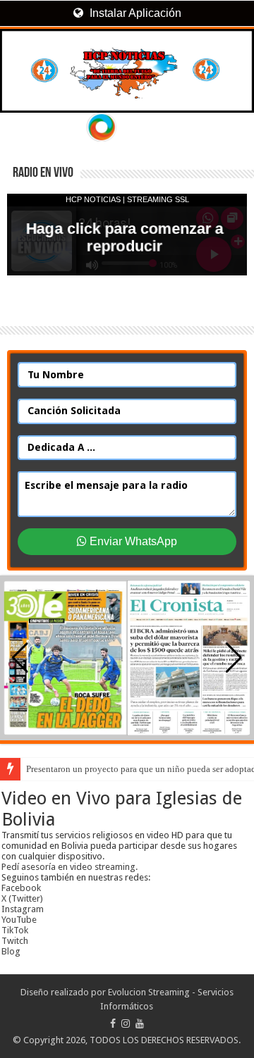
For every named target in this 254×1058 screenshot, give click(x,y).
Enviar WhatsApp (132, 541)
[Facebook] (113, 1023)
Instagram (22, 909)
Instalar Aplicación (134, 13)
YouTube (19, 919)
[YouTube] (139, 1023)
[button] (233, 657)
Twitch (14, 940)
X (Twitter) (22, 898)
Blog (10, 951)
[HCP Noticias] (127, 71)
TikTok (14, 930)
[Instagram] (125, 1023)
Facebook (21, 888)
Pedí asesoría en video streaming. (69, 866)
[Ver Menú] (18, 63)
